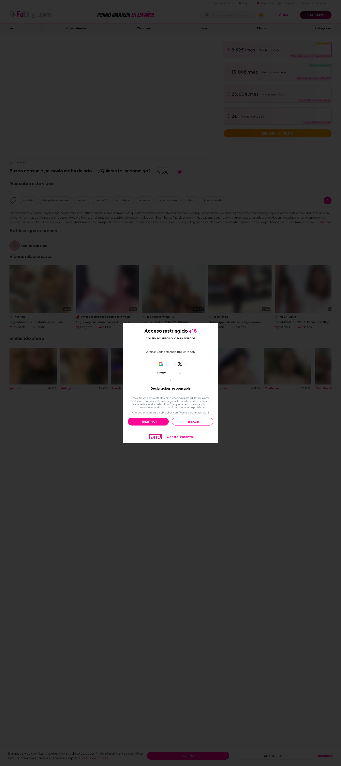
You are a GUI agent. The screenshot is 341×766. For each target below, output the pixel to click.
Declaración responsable (171, 388)
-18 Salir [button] (192, 421)
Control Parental (180, 437)
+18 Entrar (148, 421)
